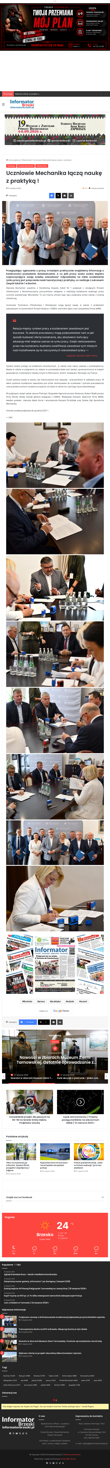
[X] (58, 195)
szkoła (70, 1001)
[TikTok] (23, 1433)
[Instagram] (20, 1433)
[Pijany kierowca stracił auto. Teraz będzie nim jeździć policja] (55, 1151)
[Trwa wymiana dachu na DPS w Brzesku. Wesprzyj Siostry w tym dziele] (9, 1333)
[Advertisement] (55, 71)
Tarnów (59, 1385)
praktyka (56, 1001)
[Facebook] (51, 195)
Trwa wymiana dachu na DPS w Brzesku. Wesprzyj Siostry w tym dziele (53, 1329)
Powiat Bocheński (26, 166)
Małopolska (10, 1380)
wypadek (74, 1385)
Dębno (53, 1376)
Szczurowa (30, 1385)
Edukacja (11, 166)
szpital (45, 1385)
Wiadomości (27, 160)
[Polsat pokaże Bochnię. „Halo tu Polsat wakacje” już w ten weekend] (89, 1151)
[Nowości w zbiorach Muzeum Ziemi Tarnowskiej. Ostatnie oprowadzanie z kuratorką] (9, 1345)
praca (42, 1001)
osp (24, 1380)
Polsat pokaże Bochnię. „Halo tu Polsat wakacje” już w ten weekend (88, 1165)
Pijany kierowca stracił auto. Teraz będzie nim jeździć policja (54, 1165)
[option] (61, 1076)
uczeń (84, 1001)
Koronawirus (87, 1376)
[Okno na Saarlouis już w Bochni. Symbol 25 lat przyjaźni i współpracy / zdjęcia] (21, 1151)
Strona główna (14, 160)
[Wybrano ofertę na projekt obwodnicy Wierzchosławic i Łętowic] (9, 1357)
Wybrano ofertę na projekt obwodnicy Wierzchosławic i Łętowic (50, 1353)
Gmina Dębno (69, 1376)
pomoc (51, 1380)
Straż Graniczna (11, 1385)
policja (37, 1380)
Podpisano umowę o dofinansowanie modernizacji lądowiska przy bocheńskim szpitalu (62, 1317)
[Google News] (61, 1011)
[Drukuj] (71, 195)
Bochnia (28, 1001)
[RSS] (26, 1433)
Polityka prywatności (72, 1454)
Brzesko (39, 1376)
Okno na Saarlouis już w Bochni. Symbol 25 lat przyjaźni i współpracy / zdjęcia (17, 1166)
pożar (85, 1380)
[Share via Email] (64, 195)
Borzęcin (24, 1376)
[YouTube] (16, 1433)
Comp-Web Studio (68, 1459)
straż (98, 1380)
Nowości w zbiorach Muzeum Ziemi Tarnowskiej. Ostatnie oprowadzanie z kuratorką (60, 1341)
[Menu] (3, 105)
